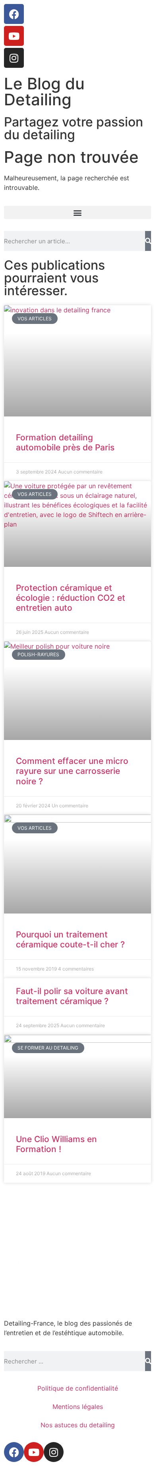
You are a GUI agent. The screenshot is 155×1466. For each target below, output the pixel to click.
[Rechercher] (148, 241)
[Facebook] (14, 14)
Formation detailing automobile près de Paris (65, 442)
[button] (77, 212)
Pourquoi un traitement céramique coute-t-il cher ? (70, 939)
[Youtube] (14, 36)
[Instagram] (14, 58)
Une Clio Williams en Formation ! (56, 1144)
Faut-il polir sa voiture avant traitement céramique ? (72, 996)
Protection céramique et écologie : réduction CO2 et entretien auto (70, 598)
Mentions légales (77, 1407)
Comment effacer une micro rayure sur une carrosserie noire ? (72, 771)
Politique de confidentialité (77, 1388)
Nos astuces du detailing (78, 1425)
